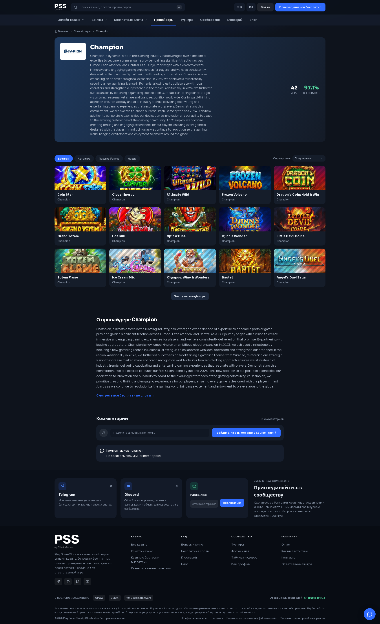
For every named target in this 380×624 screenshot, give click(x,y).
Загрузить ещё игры (190, 296)
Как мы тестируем (294, 551)
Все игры (63, 158)
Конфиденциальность (195, 618)
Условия (218, 618)
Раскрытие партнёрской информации (302, 618)
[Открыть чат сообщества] (370, 614)
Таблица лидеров (244, 557)
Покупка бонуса (109, 158)
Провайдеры (163, 20)
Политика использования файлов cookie (251, 618)
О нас (285, 544)
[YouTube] (87, 581)
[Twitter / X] (77, 581)
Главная (63, 31)
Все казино (139, 544)
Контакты (288, 557)
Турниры (186, 20)
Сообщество (210, 20)
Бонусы (97, 20)
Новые (132, 158)
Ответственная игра (296, 564)
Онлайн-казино (69, 20)
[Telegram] (58, 581)
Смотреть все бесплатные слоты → (125, 395)
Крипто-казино (142, 551)
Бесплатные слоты (128, 20)
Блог (253, 20)
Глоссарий (235, 20)
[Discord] (68, 581)
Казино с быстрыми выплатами (145, 559)
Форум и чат (240, 551)
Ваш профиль (240, 564)
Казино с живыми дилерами (151, 568)
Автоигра (84, 158)
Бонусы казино (192, 544)
